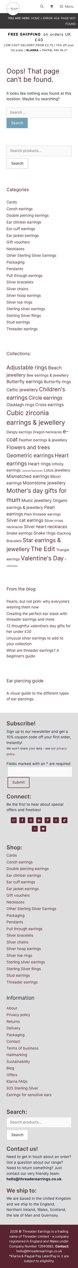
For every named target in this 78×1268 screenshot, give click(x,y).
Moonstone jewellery (44, 483)
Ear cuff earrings (20, 229)
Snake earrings (19, 533)
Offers (11, 1075)
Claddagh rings (20, 404)
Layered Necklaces (32, 470)
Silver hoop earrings (23, 295)
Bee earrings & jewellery (48, 375)
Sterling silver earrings (25, 309)
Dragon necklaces (47, 432)
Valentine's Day (42, 558)
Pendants (14, 269)
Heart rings (39, 463)
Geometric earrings (30, 455)
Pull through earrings (24, 275)
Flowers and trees (28, 447)
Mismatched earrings (27, 476)
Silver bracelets (19, 282)
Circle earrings (45, 398)
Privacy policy (18, 1015)
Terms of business (22, 1048)
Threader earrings (22, 329)
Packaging (15, 262)
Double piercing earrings (27, 215)
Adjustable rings (26, 367)
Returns (13, 1021)
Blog (10, 1068)
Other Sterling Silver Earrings (31, 255)
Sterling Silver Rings (23, 315)
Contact (13, 1041)
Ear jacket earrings (22, 235)
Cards (11, 202)
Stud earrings (18, 322)
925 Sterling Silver (22, 1088)
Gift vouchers (18, 242)
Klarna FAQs (17, 1081)
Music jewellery (36, 500)
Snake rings (44, 533)
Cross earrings (49, 404)
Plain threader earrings (42, 514)
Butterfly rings (57, 381)
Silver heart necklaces (45, 526)
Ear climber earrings (23, 222)
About (11, 1008)
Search (17, 163)
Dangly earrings (19, 432)
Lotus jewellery (57, 470)
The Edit (43, 549)
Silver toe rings (19, 302)
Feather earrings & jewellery (43, 440)
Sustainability (18, 1061)
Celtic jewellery (22, 389)
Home (35, 18)
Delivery (13, 1028)
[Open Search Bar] (42, 6)
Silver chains (17, 289)
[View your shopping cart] (52, 6)
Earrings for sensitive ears (29, 1095)
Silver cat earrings (24, 520)
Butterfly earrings (24, 381)
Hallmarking (16, 1055)
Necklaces (15, 249)
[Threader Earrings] (14, 8)
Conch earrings (19, 209)
